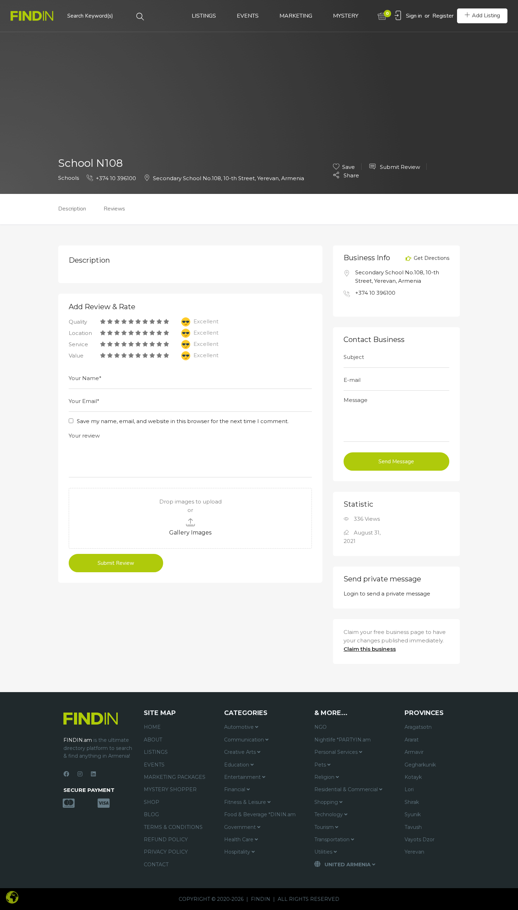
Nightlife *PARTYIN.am (342, 740)
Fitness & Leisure (245, 802)
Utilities (324, 852)
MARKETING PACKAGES (174, 777)
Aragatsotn (418, 727)
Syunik (413, 814)
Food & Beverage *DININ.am (260, 814)
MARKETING (295, 16)
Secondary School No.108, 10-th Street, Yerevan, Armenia (228, 178)
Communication (244, 740)
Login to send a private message (387, 593)
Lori (409, 789)
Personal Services (336, 752)
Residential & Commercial (346, 789)
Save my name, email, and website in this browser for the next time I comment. (183, 421)
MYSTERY (345, 16)
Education (237, 765)
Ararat (412, 740)
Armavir (414, 752)
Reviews (114, 209)
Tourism (324, 827)
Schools (68, 178)
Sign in (414, 16)
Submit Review (399, 167)
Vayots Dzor (419, 839)
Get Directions (430, 258)
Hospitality (238, 852)
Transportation (332, 839)
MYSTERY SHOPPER (170, 789)
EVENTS (248, 16)
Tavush (413, 827)
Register (443, 16)
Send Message (396, 461)
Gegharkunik (420, 765)
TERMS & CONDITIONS (173, 827)
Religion (325, 777)
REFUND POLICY (166, 839)
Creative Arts (240, 752)
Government (240, 827)
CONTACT (156, 864)
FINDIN (260, 899)
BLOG (151, 814)
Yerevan (414, 852)
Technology (329, 814)
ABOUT (153, 740)
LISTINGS (204, 16)
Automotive (239, 727)
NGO (320, 727)
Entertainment (243, 777)
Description (72, 209)
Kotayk (413, 777)
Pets (320, 765)
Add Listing (486, 15)
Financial (235, 789)
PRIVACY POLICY (166, 852)
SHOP (151, 802)
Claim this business (370, 649)
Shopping (326, 802)
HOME (152, 727)
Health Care (239, 839)
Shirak (412, 802)
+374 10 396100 (116, 178)
